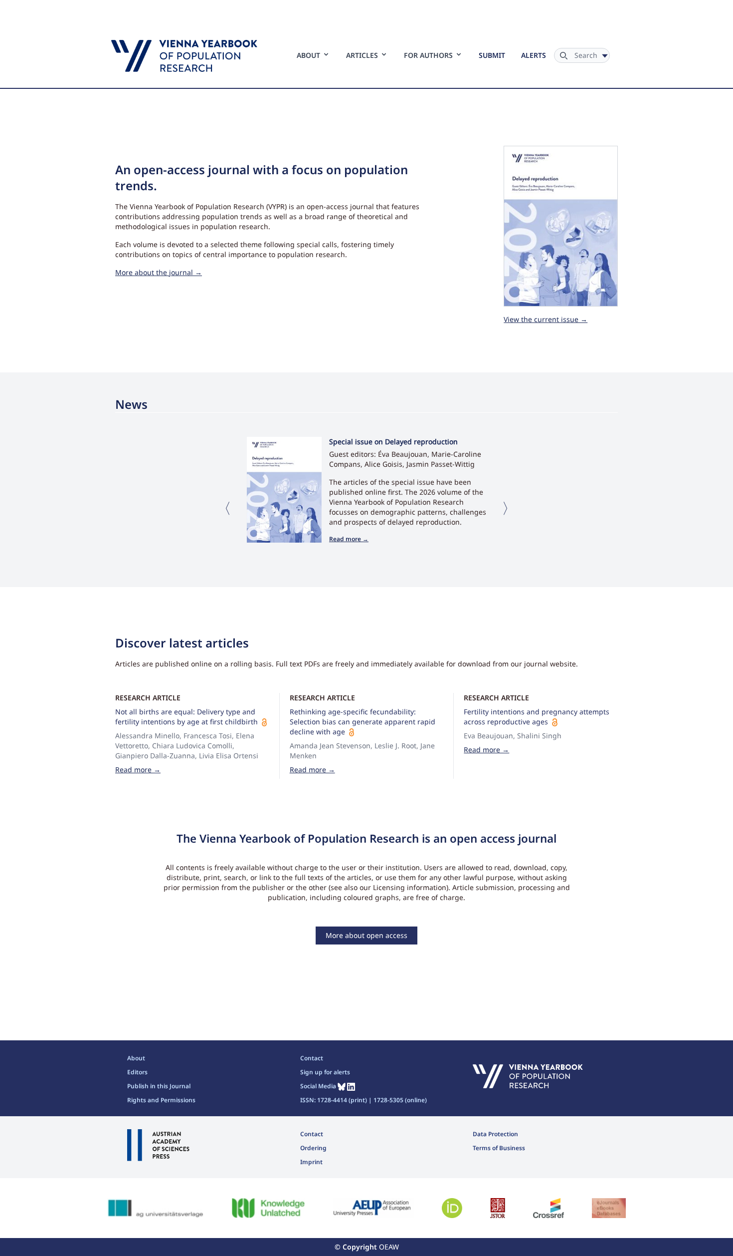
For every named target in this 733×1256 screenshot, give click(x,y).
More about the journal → (158, 272)
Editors (137, 1072)
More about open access (366, 935)
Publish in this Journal (158, 1086)
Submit (492, 55)
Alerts (533, 55)
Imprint (311, 1162)
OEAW (389, 1247)
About (136, 1058)
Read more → (348, 539)
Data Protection (495, 1134)
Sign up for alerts (325, 1072)
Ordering (313, 1148)
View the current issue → (545, 319)
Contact (311, 1058)
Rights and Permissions (161, 1100)
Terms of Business (499, 1148)
